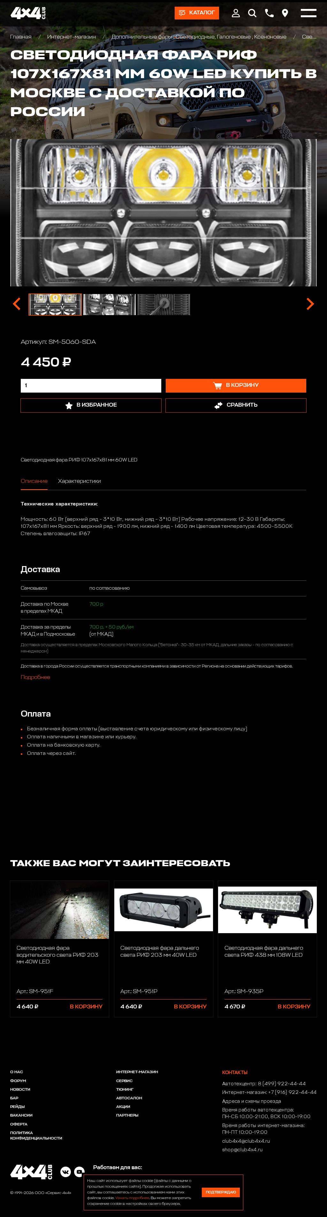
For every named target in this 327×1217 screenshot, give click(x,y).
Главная (21, 37)
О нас (16, 1072)
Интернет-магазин (71, 37)
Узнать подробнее (132, 1198)
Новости (20, 1090)
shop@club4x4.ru (242, 1150)
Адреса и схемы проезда (251, 1101)
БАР (14, 1098)
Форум (18, 1081)
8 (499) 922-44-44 (282, 1084)
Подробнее (35, 678)
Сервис (124, 1081)
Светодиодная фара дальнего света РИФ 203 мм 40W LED (159, 952)
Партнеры (127, 1115)
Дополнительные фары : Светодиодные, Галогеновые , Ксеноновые (199, 37)
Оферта (18, 1124)
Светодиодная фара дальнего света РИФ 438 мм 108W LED (263, 952)
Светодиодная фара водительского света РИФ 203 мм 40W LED (57, 955)
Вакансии (21, 1115)
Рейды (17, 1107)
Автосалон (129, 1098)
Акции (123, 1107)
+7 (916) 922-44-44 (292, 1092)
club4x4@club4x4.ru (246, 1141)
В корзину (86, 1007)
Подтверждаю (221, 1192)
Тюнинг (124, 1090)
